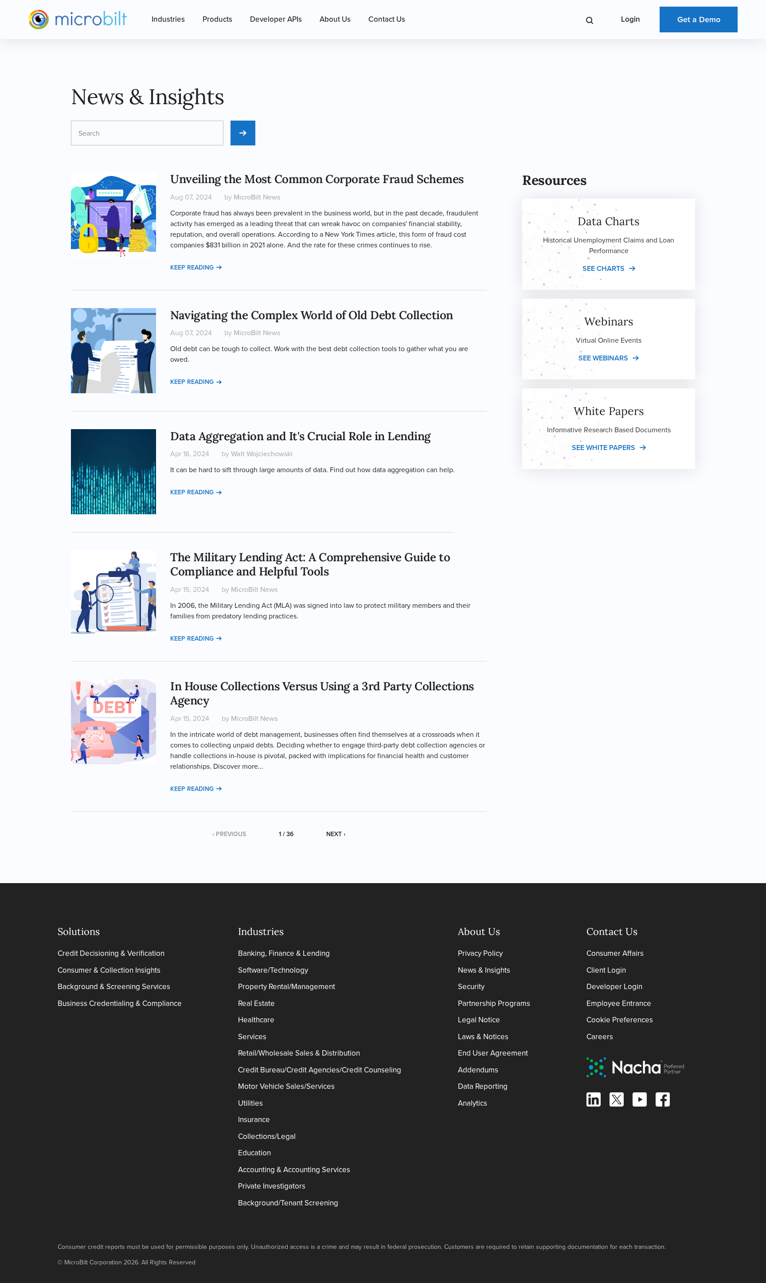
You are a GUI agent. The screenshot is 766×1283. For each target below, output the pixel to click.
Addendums (478, 1070)
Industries (168, 19)
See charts (603, 268)
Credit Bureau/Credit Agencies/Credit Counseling (319, 1070)
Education (254, 1152)
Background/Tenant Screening (288, 1203)
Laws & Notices (483, 1036)
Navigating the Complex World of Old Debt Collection (311, 315)
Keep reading (192, 267)
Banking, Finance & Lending (284, 953)
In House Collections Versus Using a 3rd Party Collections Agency (322, 693)
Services (252, 1036)
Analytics (472, 1103)
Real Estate (256, 1003)
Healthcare (256, 1019)
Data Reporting (483, 1086)
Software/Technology (273, 970)
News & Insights (484, 970)
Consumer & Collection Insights (109, 970)
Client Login (606, 970)
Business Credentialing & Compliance (120, 1003)
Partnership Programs (494, 1003)
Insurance (254, 1119)
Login (630, 19)
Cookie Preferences (619, 1019)
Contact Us (386, 19)
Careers (599, 1036)
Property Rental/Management (286, 986)
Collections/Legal (267, 1136)
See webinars (603, 358)
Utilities (250, 1103)
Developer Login (614, 986)
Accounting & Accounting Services (294, 1169)
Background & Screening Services (114, 986)
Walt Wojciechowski (262, 454)
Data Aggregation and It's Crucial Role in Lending (300, 436)
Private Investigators (271, 1186)
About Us (335, 19)
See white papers (603, 447)
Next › (335, 834)
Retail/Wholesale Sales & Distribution (299, 1053)
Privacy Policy (480, 953)
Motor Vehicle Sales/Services (286, 1086)
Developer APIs (276, 19)
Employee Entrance (618, 1003)
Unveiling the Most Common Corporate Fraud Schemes (317, 179)
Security (471, 986)
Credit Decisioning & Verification (111, 953)
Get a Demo (698, 19)
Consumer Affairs (615, 953)
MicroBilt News (257, 197)
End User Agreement (493, 1053)
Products (217, 19)
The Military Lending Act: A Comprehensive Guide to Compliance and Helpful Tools (310, 564)
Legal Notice (479, 1019)
